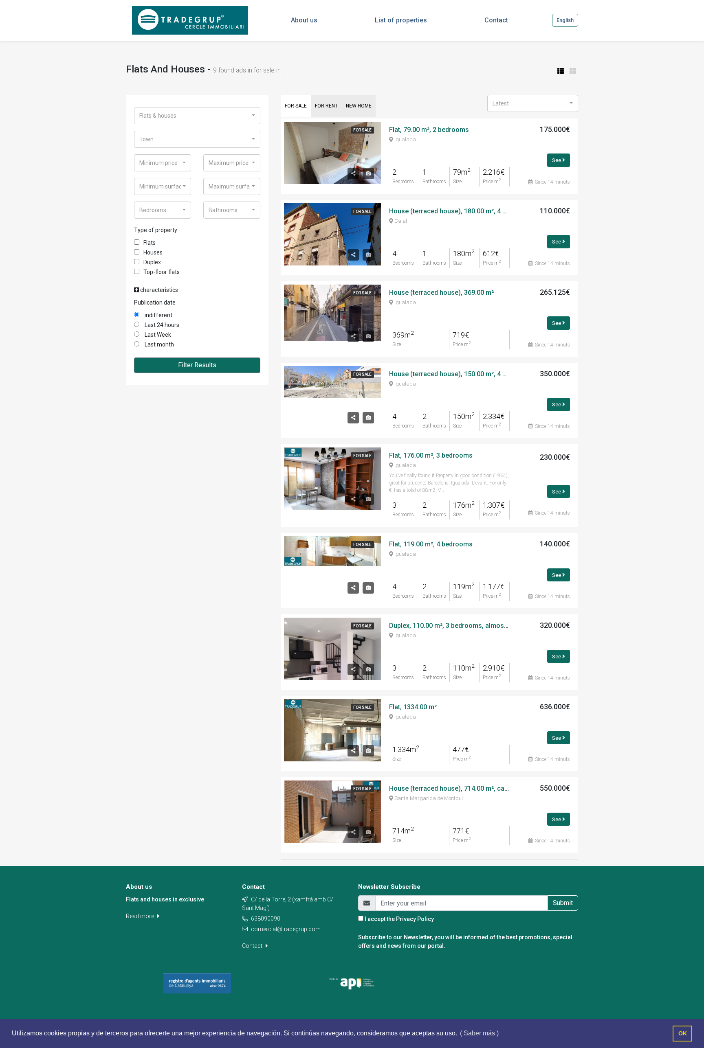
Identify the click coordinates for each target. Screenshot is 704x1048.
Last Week (157, 334)
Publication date (155, 302)
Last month (158, 344)
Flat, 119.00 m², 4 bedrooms (431, 544)
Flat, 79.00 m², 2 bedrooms (429, 130)
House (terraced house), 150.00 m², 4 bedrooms (461, 374)
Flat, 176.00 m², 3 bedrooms (431, 455)
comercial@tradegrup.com (286, 929)
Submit (563, 903)
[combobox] (197, 115)
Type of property (155, 230)
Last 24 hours (161, 325)
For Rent (326, 106)
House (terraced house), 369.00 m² (441, 292)
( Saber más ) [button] (479, 1033)
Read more (140, 916)
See (557, 160)
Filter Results (197, 365)
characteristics (158, 290)
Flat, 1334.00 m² (413, 707)
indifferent (157, 315)
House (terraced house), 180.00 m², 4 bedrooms (461, 211)
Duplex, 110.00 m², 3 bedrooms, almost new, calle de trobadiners (485, 625)
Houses (153, 252)
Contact (253, 946)
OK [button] (682, 1033)
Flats (149, 242)
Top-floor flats (161, 272)
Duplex (152, 262)
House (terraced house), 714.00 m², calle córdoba (463, 788)
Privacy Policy (415, 919)
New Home (359, 106)
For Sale (296, 106)
